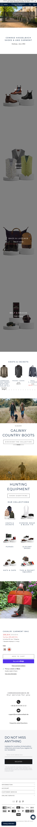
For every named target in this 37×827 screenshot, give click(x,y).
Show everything (18, 495)
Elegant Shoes (27, 539)
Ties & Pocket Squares (27, 562)
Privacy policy (14, 769)
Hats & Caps (10, 562)
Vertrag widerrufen (8, 823)
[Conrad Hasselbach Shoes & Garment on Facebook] (17, 802)
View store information (11, 674)
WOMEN (24, 19)
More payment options (18, 666)
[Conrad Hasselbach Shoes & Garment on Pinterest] (23, 802)
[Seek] (30, 4)
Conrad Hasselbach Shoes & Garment (15, 821)
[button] (33, 817)
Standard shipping (8, 641)
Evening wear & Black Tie (27, 515)
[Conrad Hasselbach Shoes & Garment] (18, 4)
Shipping (16, 639)
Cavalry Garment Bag (16, 631)
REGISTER (18, 761)
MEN (12, 19)
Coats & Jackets (10, 515)
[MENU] (1, 4)
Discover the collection (18, 442)
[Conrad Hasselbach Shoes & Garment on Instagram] (20, 802)
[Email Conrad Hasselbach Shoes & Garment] (13, 802)
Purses (10, 539)
